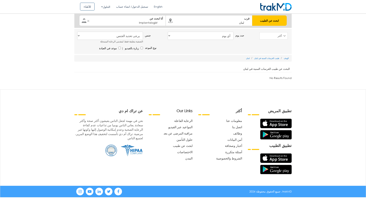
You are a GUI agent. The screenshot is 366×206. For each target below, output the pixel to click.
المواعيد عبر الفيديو (180, 127)
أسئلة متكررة (233, 152)
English (158, 6)
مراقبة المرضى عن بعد (178, 133)
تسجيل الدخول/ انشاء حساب (132, 6)
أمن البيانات (234, 140)
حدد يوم (239, 35)
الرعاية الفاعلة (183, 121)
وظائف (237, 133)
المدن (189, 158)
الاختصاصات (185, 152)
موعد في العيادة (108, 48)
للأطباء (87, 6)
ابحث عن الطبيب (269, 20)
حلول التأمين (185, 140)
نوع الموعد (151, 48)
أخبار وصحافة (233, 146)
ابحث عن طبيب (183, 146)
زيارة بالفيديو (132, 48)
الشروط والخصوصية (229, 158)
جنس (148, 35)
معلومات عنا (234, 121)
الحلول (106, 7)
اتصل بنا (237, 127)
